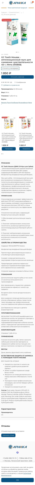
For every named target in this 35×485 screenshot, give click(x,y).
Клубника (14, 102)
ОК (17, 480)
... (21, 12)
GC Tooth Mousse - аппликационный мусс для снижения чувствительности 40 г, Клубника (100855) (26, 138)
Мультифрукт (23, 102)
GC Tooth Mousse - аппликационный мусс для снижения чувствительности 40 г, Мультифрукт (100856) (9, 138)
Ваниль (4, 102)
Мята (30, 102)
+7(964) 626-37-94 (25, 458)
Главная (4, 12)
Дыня (9, 102)
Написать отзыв (8, 435)
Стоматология (14, 12)
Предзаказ (9, 149)
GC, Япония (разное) (8, 14)
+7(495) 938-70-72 (9, 458)
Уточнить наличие (17, 77)
